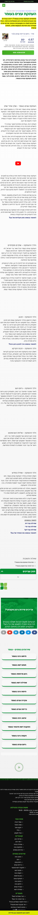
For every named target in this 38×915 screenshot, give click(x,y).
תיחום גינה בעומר (19, 656)
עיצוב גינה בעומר (19, 718)
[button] (3, 5)
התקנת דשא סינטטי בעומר (19, 727)
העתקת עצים (28, 11)
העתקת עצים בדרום (20, 11)
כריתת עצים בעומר (19, 709)
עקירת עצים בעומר (19, 700)
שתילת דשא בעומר (19, 682)
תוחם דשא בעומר (19, 665)
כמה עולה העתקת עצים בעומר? (24, 562)
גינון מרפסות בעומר (19, 674)
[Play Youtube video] (18, 163)
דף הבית (34, 11)
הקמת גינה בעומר (19, 736)
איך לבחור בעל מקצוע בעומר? (25, 566)
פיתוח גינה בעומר (19, 691)
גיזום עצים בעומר (19, 744)
